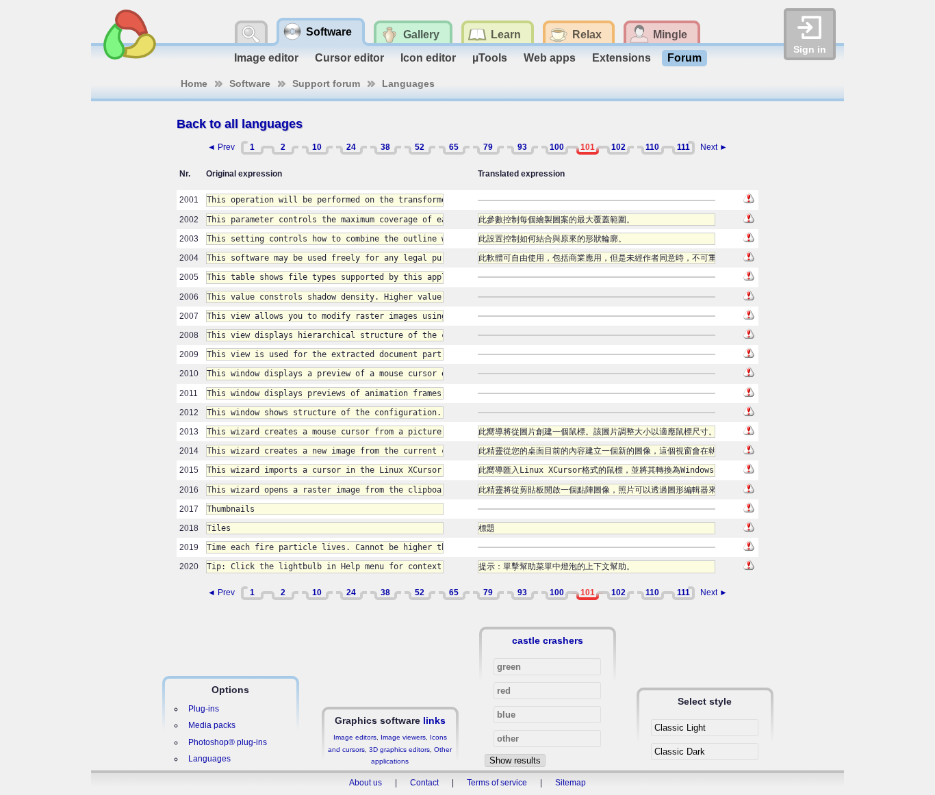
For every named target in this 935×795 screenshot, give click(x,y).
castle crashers (547, 640)
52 (419, 147)
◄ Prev (221, 147)
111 (683, 147)
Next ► (714, 147)
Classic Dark (679, 751)
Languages (408, 83)
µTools (489, 58)
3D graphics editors (399, 749)
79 (488, 147)
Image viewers (403, 737)
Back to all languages (240, 124)
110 (652, 147)
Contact (424, 782)
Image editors (354, 737)
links (434, 720)
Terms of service (497, 782)
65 (454, 147)
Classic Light (680, 727)
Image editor (266, 58)
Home (194, 83)
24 (351, 147)
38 (385, 147)
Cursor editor (349, 58)
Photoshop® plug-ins (227, 742)
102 (618, 147)
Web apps (550, 58)
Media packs (211, 725)
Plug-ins (203, 709)
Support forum (326, 83)
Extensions (621, 58)
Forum (684, 58)
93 (522, 147)
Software (249, 83)
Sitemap (570, 782)
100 (557, 147)
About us (365, 782)
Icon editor (428, 58)
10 (317, 147)
